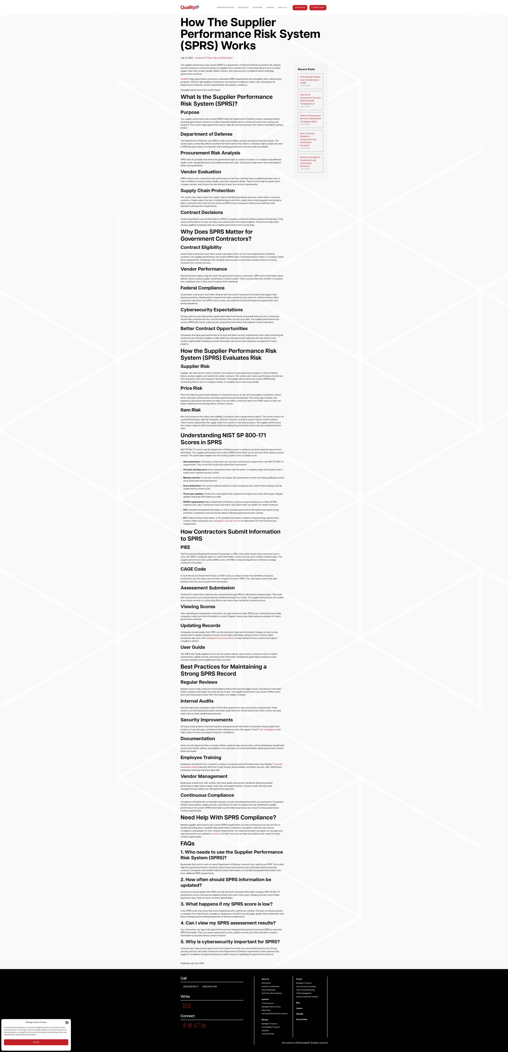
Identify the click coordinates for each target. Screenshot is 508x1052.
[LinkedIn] (205, 1025)
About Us (282, 7)
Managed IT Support (269, 1024)
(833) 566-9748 (210, 987)
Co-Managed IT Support (271, 1027)
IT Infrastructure (268, 1003)
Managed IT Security (304, 983)
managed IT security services (227, 521)
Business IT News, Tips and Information (214, 58)
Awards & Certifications (270, 986)
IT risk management (267, 730)
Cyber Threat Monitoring (305, 990)
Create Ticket (318, 7)
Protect (299, 979)
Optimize (265, 999)
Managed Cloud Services (271, 1007)
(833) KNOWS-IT (191, 987)
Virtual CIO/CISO (268, 1034)
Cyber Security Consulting (306, 986)
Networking (266, 1010)
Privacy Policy (301, 1019)
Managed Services (225, 7)
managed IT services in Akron (220, 638)
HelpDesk (265, 1031)
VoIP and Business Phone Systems (274, 1014)
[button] (67, 1022)
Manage (265, 1020)
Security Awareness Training (307, 997)
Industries (243, 7)
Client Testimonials (269, 990)
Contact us (217, 834)
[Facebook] (185, 1025)
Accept (36, 1042)
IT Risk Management (303, 993)
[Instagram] (191, 1025)
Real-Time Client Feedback (272, 993)
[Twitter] (198, 1025)
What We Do (266, 983)
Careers (270, 7)
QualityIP (185, 79)
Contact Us (300, 7)
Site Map (299, 1014)
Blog (298, 1003)
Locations (257, 7)
